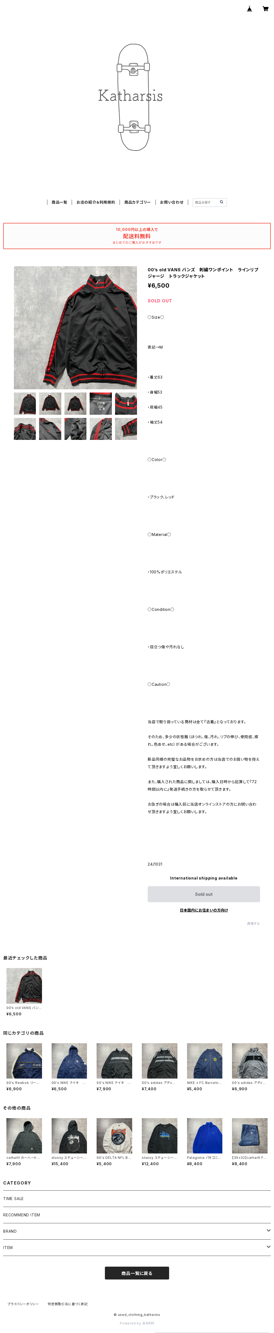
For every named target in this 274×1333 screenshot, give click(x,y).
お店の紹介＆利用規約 (96, 202)
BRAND (10, 1231)
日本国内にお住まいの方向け (204, 910)
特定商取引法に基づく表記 (68, 1304)
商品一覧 (59, 202)
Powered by (131, 1323)
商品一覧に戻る (137, 1273)
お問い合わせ (172, 202)
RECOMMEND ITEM (21, 1215)
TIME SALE (13, 1198)
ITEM (8, 1247)
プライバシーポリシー (23, 1304)
